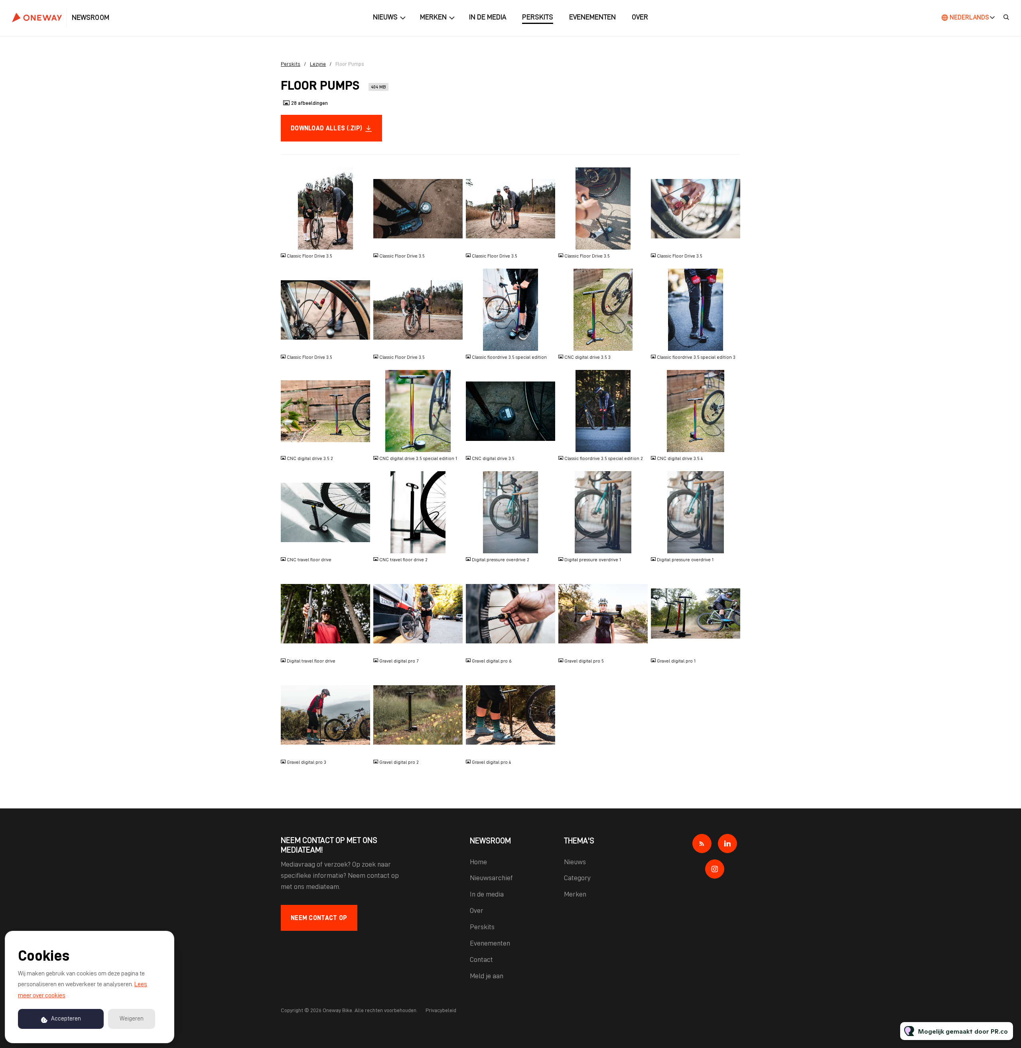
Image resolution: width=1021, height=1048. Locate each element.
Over (640, 17)
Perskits (537, 17)
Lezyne (318, 64)
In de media (487, 17)
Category (577, 877)
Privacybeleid (441, 1010)
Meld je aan (486, 975)
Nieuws (385, 17)
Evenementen (592, 17)
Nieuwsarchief (491, 877)
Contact (481, 959)
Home (478, 861)
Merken (433, 17)
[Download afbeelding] (360, 240)
